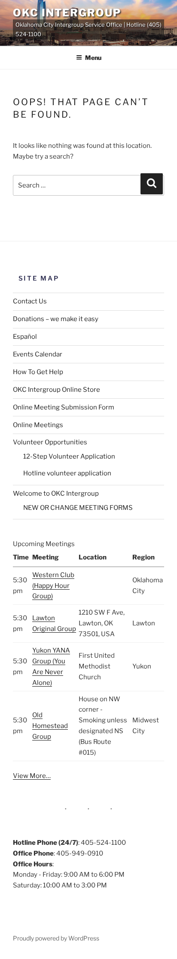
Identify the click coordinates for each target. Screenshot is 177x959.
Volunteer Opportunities (50, 442)
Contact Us (30, 301)
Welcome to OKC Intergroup (56, 493)
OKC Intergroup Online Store (56, 390)
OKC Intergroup (67, 12)
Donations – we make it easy (55, 319)
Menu (93, 57)
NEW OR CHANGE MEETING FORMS (78, 508)
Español (25, 336)
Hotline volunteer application (67, 473)
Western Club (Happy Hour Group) (53, 585)
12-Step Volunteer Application (69, 456)
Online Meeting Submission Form (63, 407)
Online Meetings (38, 425)
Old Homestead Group (50, 725)
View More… (32, 776)
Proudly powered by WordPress (56, 938)
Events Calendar (37, 354)
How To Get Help (38, 372)
